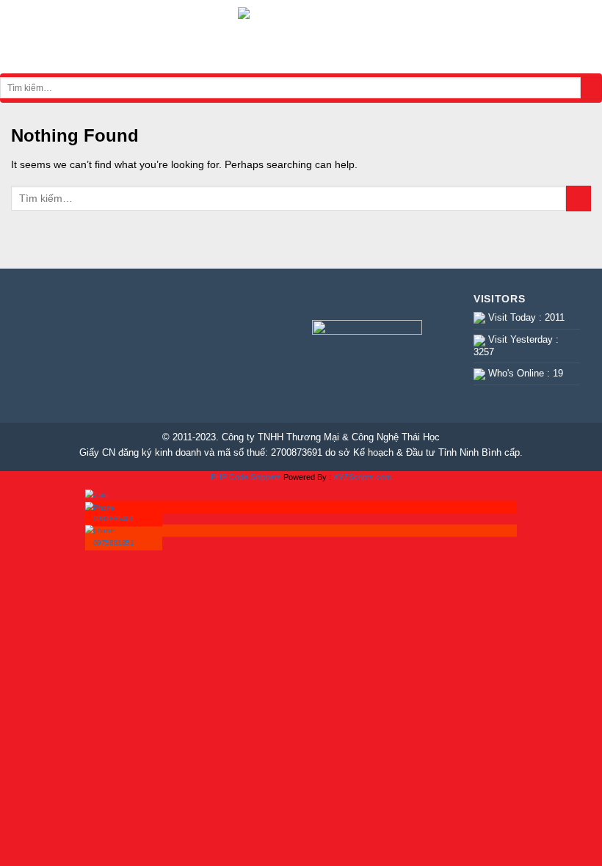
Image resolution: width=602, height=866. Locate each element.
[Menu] (18, 37)
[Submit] (578, 198)
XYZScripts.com (362, 477)
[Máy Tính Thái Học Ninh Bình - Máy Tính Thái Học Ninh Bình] (301, 36)
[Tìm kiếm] (591, 88)
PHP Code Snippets (246, 477)
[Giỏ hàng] (583, 37)
